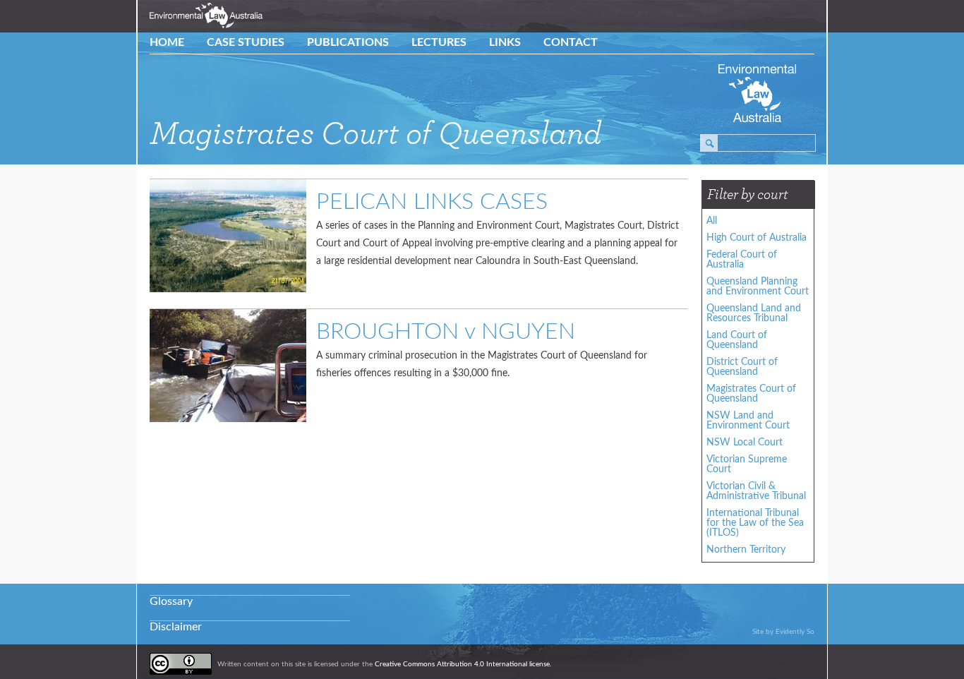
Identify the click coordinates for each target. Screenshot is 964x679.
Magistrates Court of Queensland (751, 394)
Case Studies (245, 42)
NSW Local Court (744, 442)
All (711, 221)
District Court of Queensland (742, 367)
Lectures (438, 42)
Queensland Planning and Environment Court (757, 286)
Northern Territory (745, 550)
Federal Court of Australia (741, 260)
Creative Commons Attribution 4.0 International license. (463, 664)
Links (505, 42)
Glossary (171, 601)
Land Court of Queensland (736, 340)
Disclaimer (176, 626)
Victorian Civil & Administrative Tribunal (756, 491)
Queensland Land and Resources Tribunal (753, 313)
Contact (570, 42)
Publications (348, 42)
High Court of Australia (756, 238)
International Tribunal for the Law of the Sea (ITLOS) (755, 523)
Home (167, 42)
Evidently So (795, 631)
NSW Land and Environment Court (748, 421)
